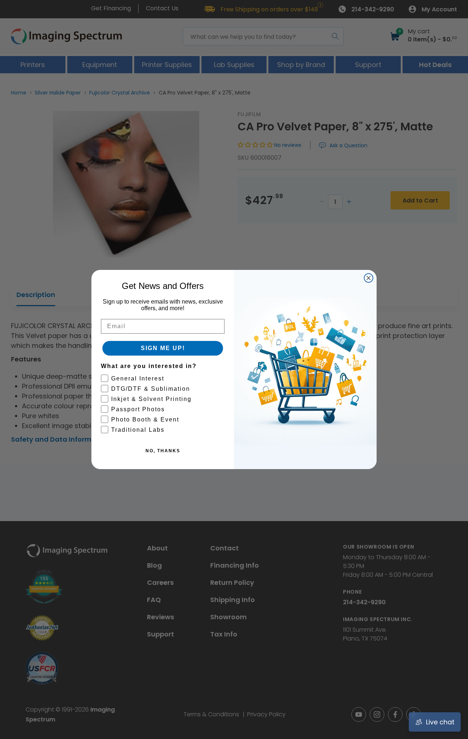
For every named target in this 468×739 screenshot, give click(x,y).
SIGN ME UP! (163, 348)
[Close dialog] (368, 278)
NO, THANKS (163, 450)
